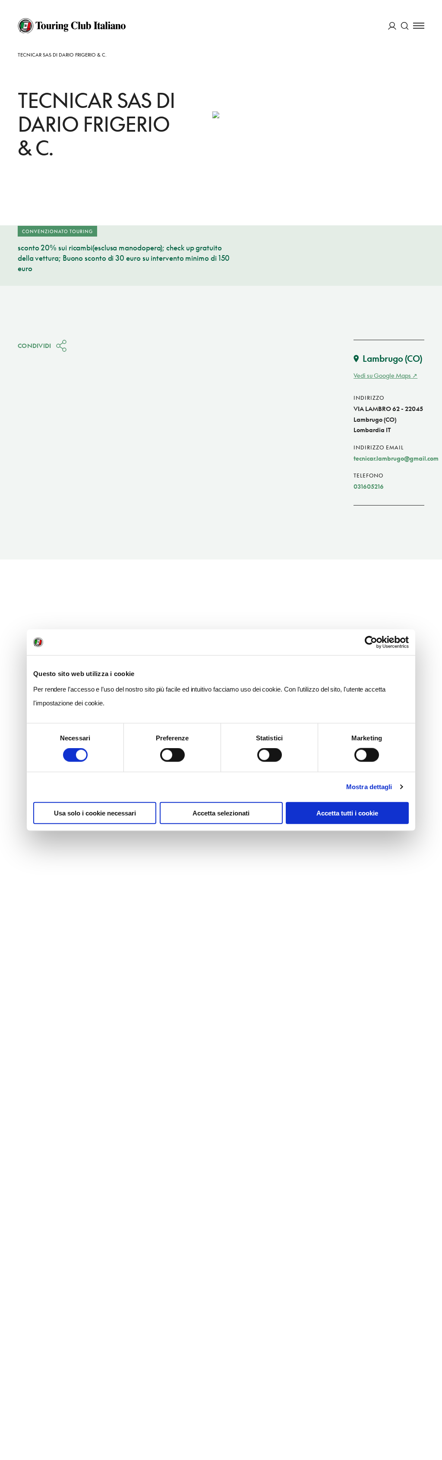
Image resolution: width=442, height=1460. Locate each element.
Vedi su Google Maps (382, 375)
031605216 (369, 486)
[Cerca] (405, 26)
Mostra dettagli (369, 786)
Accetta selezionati (221, 812)
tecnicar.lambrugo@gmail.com (396, 458)
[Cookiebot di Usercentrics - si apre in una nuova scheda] (371, 642)
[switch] (172, 755)
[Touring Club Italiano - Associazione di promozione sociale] (72, 26)
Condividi (34, 345)
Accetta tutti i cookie (347, 812)
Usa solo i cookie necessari (95, 812)
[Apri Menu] (418, 26)
